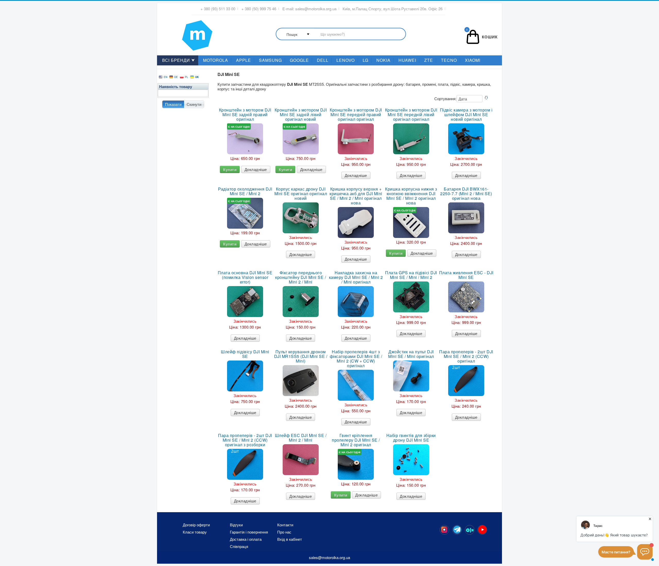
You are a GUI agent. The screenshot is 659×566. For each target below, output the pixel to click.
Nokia (383, 60)
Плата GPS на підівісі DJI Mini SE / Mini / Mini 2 (411, 275)
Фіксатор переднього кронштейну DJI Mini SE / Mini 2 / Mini (300, 277)
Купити (229, 169)
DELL (322, 60)
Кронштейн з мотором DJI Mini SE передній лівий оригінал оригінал (411, 115)
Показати (173, 104)
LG (365, 60)
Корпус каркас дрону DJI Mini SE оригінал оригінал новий (300, 194)
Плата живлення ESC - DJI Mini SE (466, 275)
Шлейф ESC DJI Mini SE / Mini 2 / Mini (301, 437)
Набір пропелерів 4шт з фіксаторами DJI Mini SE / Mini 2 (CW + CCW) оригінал (356, 358)
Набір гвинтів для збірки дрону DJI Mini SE (411, 437)
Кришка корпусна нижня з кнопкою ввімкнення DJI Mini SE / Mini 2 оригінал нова (411, 196)
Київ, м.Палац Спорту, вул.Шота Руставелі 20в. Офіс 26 (393, 8)
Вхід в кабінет (289, 539)
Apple (243, 60)
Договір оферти (196, 524)
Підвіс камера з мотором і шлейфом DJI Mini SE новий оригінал (466, 115)
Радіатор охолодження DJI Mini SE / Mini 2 (245, 191)
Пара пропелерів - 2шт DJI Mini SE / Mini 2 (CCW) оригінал (466, 356)
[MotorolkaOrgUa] (457, 530)
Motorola (215, 60)
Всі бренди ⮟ (178, 60)
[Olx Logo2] (469, 530)
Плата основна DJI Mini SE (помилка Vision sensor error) (245, 277)
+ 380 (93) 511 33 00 (218, 8)
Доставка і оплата (246, 539)
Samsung (270, 60)
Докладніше (256, 169)
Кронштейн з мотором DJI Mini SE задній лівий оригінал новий (301, 115)
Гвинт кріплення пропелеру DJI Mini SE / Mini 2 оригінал (356, 440)
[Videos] (482, 530)
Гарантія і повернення (249, 532)
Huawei (407, 60)
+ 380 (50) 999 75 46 (258, 8)
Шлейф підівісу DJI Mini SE (245, 354)
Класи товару (195, 532)
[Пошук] (341, 34)
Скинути (194, 104)
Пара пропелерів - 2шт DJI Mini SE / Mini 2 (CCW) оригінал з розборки (245, 440)
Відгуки (236, 524)
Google (299, 60)
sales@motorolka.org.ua (315, 8)
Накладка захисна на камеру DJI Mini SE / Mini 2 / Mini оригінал (356, 277)
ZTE (428, 60)
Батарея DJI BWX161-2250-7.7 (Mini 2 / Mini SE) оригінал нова (466, 194)
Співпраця (239, 546)
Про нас (284, 532)
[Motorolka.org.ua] (444, 530)
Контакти (285, 524)
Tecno (449, 60)
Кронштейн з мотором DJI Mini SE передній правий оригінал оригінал (356, 115)
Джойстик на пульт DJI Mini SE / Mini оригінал (411, 354)
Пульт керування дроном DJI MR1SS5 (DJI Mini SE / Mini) (300, 356)
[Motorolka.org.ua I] (186, 33)
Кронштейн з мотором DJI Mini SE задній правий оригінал (245, 115)
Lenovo (345, 60)
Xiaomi (472, 60)
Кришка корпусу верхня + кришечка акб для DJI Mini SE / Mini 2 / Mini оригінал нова (356, 196)
